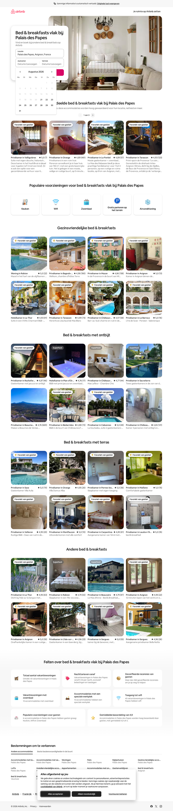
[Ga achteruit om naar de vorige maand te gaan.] (20, 72)
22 (47, 99)
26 (31, 105)
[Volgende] (93, 115)
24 (20, 105)
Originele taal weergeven (108, 3)
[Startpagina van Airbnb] (18, 11)
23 (52, 99)
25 (25, 105)
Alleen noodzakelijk (86, 794)
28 (41, 105)
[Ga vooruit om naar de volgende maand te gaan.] (52, 72)
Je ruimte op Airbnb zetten (146, 11)
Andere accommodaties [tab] (22, 751)
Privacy (33, 806)
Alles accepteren (55, 794)
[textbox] (27, 64)
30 (52, 105)
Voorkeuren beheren (118, 794)
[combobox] (40, 54)
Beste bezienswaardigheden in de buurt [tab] (55, 751)
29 (47, 105)
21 (41, 99)
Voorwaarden (45, 806)
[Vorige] (80, 115)
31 (20, 111)
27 (36, 105)
